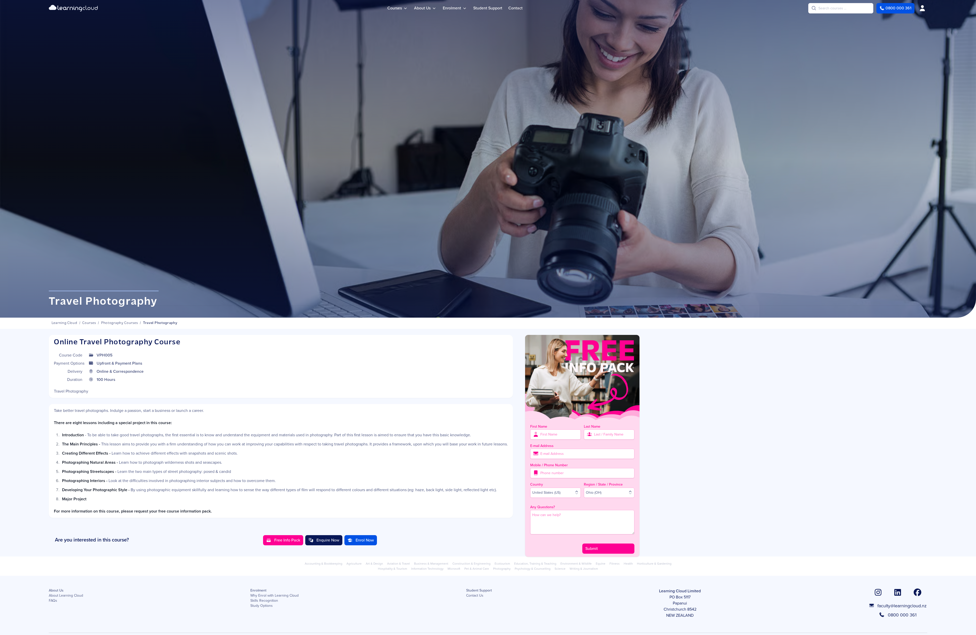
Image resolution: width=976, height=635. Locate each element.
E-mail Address (542, 445)
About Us (56, 590)
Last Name (592, 426)
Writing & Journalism (584, 569)
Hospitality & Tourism (392, 569)
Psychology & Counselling (533, 569)
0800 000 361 (902, 615)
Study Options (261, 605)
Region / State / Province (603, 484)
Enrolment (258, 590)
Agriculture (354, 564)
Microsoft (454, 569)
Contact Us (474, 595)
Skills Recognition (264, 600)
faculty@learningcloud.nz (902, 605)
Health (628, 564)
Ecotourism (502, 564)
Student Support (487, 8)
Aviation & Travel (398, 564)
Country (536, 484)
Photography (502, 569)
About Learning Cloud (66, 595)
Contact (515, 8)
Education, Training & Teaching (535, 564)
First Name (538, 426)
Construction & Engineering (471, 564)
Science (560, 569)
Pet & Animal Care (476, 569)
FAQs (53, 600)
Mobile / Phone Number (549, 465)
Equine (600, 564)
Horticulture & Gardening (654, 564)
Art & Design (374, 564)
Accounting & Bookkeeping (323, 564)
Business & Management (431, 564)
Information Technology (427, 569)
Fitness (614, 564)
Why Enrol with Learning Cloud (274, 595)
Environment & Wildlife (576, 564)
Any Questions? (542, 506)
